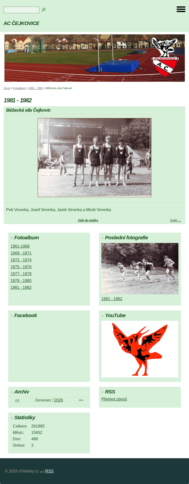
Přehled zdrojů (114, 399)
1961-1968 (20, 246)
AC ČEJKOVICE (21, 23)
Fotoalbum (19, 88)
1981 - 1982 (36, 88)
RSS (49, 471)
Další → (175, 220)
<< (17, 400)
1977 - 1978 (21, 274)
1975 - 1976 (21, 267)
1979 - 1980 (21, 281)
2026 (58, 400)
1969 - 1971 (21, 253)
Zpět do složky (88, 220)
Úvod (7, 88)
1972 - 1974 (21, 260)
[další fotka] (177, 160)
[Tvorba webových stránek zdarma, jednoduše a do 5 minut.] (41, 472)
